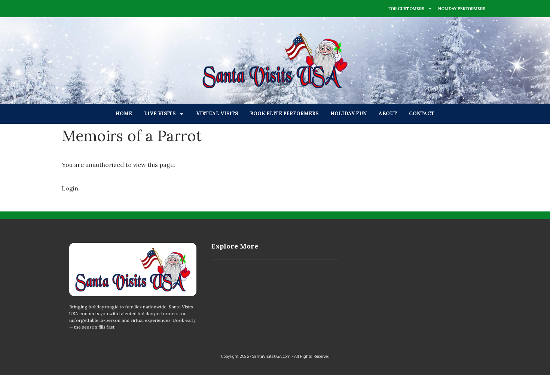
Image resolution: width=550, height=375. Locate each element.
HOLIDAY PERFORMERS (461, 8)
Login (70, 188)
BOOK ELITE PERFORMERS (284, 113)
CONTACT (421, 113)
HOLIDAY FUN (348, 113)
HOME (124, 113)
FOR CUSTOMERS (406, 8)
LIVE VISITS (159, 113)
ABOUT (388, 113)
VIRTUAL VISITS (217, 113)
